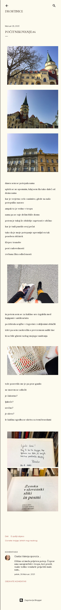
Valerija (26, 556)
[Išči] (54, 5)
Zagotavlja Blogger (33, 600)
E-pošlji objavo (17, 536)
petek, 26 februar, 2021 (24, 574)
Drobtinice (14, 11)
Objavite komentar (15, 581)
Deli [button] (6, 536)
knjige (16, 540)
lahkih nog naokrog (28, 540)
